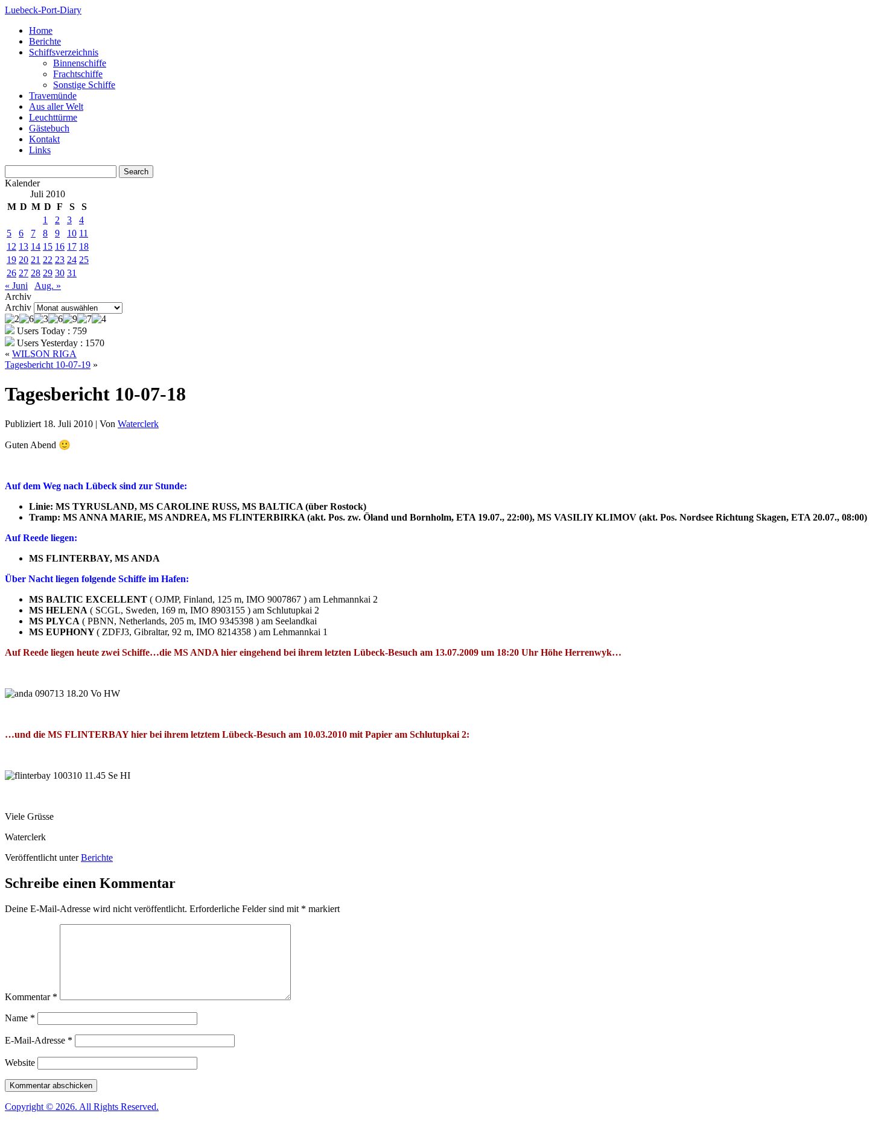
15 (47, 246)
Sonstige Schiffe (84, 85)
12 (11, 246)
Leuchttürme (53, 117)
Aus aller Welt (56, 106)
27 (23, 273)
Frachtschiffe (78, 74)
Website (20, 1062)
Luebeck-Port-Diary (43, 10)
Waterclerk (138, 424)
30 (60, 273)
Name (20, 1018)
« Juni (16, 285)
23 (60, 260)
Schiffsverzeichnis (63, 52)
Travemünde (53, 95)
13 (23, 246)
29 (47, 273)
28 (35, 273)
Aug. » (47, 285)
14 (35, 246)
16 (60, 246)
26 (11, 273)
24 (72, 260)
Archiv (18, 307)
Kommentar (31, 997)
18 (84, 246)
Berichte (45, 41)
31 (72, 273)
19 (11, 260)
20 (23, 260)
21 (35, 260)
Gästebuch (49, 128)
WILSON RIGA (44, 354)
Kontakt (44, 139)
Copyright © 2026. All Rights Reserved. (82, 1106)
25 (84, 260)
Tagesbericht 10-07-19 (48, 365)
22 (47, 260)
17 (72, 246)
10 (72, 233)
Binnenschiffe (79, 63)
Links (40, 150)
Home (40, 30)
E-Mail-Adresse (38, 1040)
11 (83, 233)
